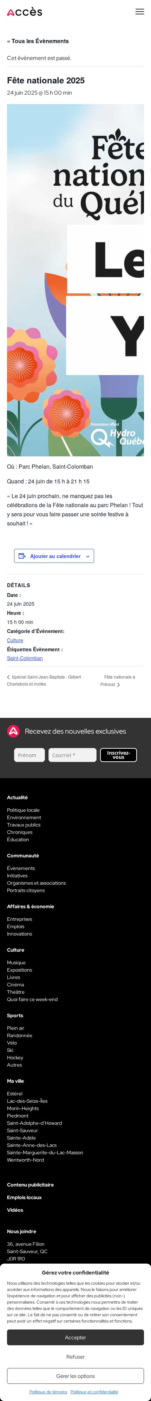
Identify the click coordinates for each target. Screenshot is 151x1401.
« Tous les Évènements (38, 41)
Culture (15, 640)
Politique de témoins (48, 1392)
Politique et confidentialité (94, 1392)
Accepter (75, 1337)
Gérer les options (75, 1376)
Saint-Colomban (25, 657)
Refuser (75, 1356)
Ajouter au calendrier (55, 555)
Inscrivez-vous (118, 754)
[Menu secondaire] (140, 11)
